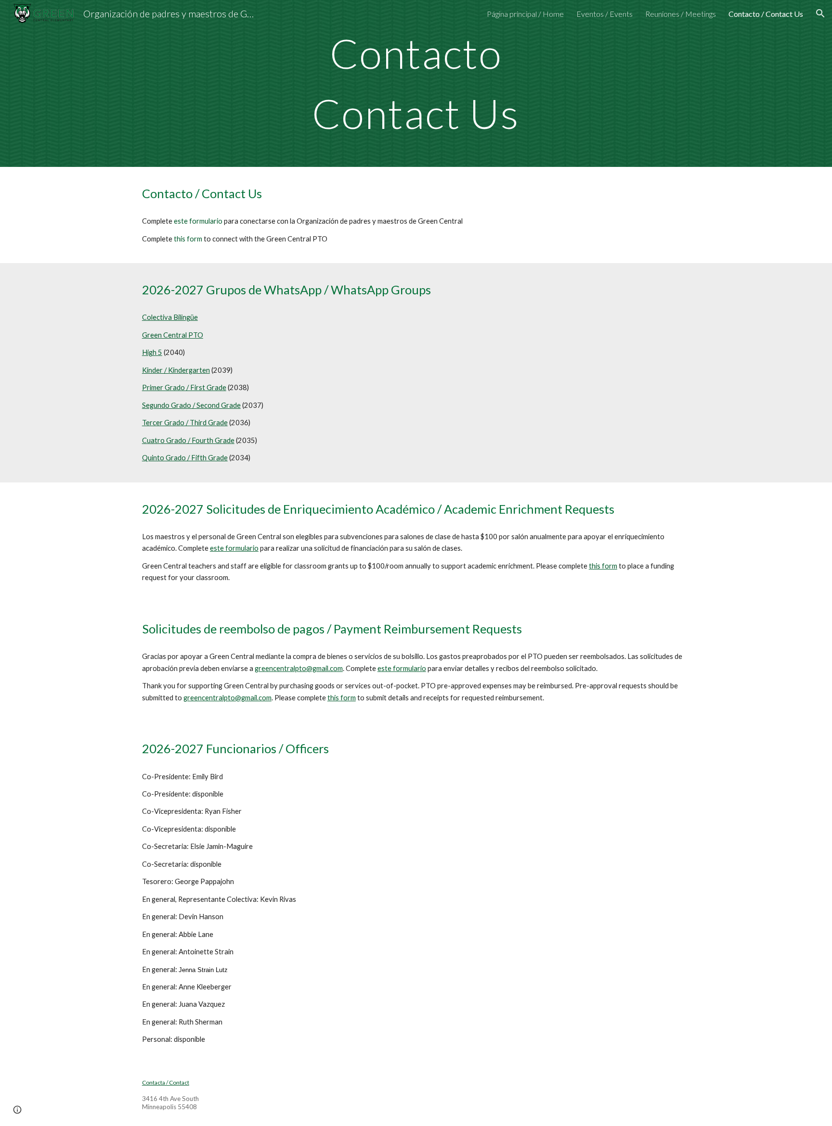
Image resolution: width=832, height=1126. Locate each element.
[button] (820, 13)
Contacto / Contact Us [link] (765, 13)
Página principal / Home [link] (525, 13)
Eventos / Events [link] (604, 13)
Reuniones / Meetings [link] (680, 13)
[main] (416, 83)
